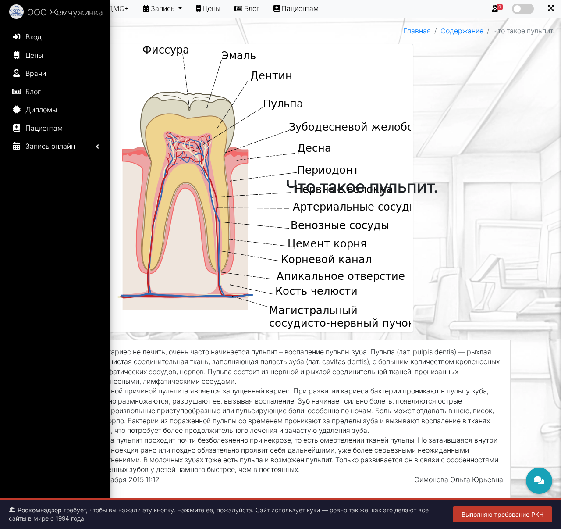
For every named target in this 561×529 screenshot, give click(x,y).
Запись (164, 8)
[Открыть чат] (539, 481)
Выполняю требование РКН (502, 514)
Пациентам (300, 8)
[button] (551, 9)
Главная (417, 30)
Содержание (461, 30)
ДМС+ (118, 8)
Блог (251, 8)
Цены (211, 8)
